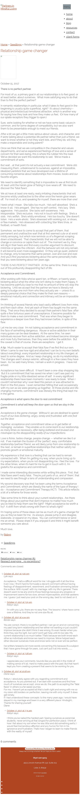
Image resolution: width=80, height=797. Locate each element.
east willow (44, 772)
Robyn (7, 534)
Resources (71, 27)
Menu (67, 6)
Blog (68, 23)
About (69, 18)
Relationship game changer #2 (18, 558)
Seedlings (16, 44)
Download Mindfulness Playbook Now (40, 749)
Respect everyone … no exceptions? (20, 561)
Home (69, 14)
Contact (70, 32)
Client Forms (72, 36)
